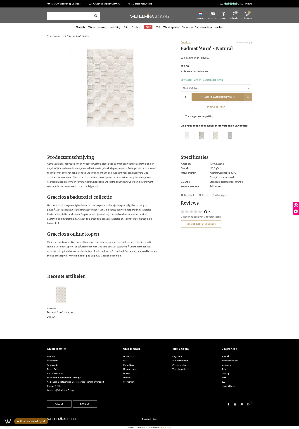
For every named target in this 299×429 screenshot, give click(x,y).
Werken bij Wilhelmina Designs (61, 390)
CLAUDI (126, 360)
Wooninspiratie (171, 27)
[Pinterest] (242, 404)
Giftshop (135, 27)
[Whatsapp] (248, 404)
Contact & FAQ (54, 386)
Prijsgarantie (53, 360)
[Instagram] (235, 404)
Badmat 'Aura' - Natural (60, 312)
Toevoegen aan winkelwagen (217, 97)
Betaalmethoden (55, 373)
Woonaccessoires (97, 27)
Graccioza (186, 42)
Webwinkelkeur (165, 427)
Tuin (126, 27)
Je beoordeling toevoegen (201, 224)
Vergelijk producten (181, 369)
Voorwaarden (53, 365)
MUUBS (126, 373)
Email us (85, 404)
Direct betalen (216, 106)
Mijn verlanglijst (179, 365)
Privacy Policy (53, 369)
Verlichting (115, 27)
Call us (59, 404)
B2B (158, 27)
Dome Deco (128, 365)
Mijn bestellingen (180, 360)
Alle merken (128, 382)
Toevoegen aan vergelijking (199, 116)
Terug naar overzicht (56, 36)
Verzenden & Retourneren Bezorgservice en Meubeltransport (75, 382)
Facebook (189, 195)
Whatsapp (220, 195)
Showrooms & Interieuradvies (197, 27)
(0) (250, 42)
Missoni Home (129, 369)
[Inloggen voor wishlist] (248, 97)
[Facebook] (228, 404)
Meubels (80, 27)
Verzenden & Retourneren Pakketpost (64, 377)
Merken (219, 27)
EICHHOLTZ (128, 356)
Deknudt (127, 377)
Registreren (177, 356)
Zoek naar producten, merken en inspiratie (95, 16)
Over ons (51, 356)
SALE (148, 27)
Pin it (204, 195)
